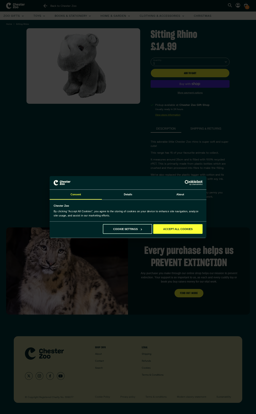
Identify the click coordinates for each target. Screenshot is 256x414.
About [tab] (180, 194)
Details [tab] (128, 194)
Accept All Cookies (178, 229)
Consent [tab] (76, 194)
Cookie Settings (125, 229)
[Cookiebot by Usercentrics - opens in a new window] (187, 182)
